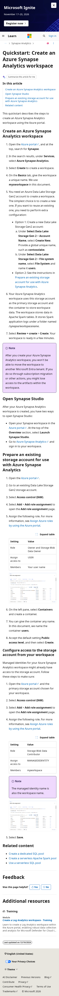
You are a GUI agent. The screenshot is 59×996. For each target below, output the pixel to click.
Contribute (8, 981)
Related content (14, 105)
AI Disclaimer (10, 977)
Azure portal (29, 144)
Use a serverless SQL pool (25, 863)
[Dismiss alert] (53, 5)
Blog (46, 977)
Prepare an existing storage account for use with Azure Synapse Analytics (29, 100)
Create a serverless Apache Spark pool (32, 858)
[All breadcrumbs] (5, 43)
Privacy (22, 981)
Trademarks (9, 991)
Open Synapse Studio (17, 93)
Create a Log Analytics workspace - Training (27, 920)
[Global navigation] (3, 36)
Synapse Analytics (21, 43)
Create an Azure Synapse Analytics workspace (30, 89)
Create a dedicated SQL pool (26, 853)
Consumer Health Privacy (16, 986)
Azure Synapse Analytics (31, 441)
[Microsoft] (29, 36)
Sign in (52, 35)
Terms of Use (44, 986)
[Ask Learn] (48, 43)
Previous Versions (30, 977)
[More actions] (53, 43)
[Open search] (44, 36)
